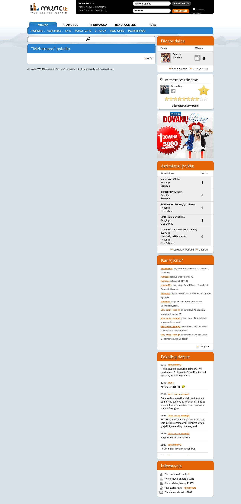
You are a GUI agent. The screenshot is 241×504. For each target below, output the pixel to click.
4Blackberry (166, 268)
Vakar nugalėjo (180, 68)
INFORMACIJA (98, 24)
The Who (177, 57)
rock (81, 7)
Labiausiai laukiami (184, 249)
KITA (153, 24)
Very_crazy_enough (170, 310)
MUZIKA (43, 24)
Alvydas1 (165, 293)
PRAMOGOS (70, 24)
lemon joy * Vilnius (170, 179)
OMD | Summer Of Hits (173, 217)
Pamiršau (196, 13)
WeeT (171, 382)
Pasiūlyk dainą (200, 68)
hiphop (99, 10)
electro (89, 10)
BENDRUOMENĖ (125, 24)
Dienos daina (173, 41)
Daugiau (203, 249)
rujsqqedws (190, 488)
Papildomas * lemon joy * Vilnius (178, 204)
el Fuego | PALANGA (171, 192)
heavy (89, 7)
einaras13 (165, 285)
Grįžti (150, 58)
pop (81, 10)
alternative (100, 7)
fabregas (165, 277)
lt (106, 10)
